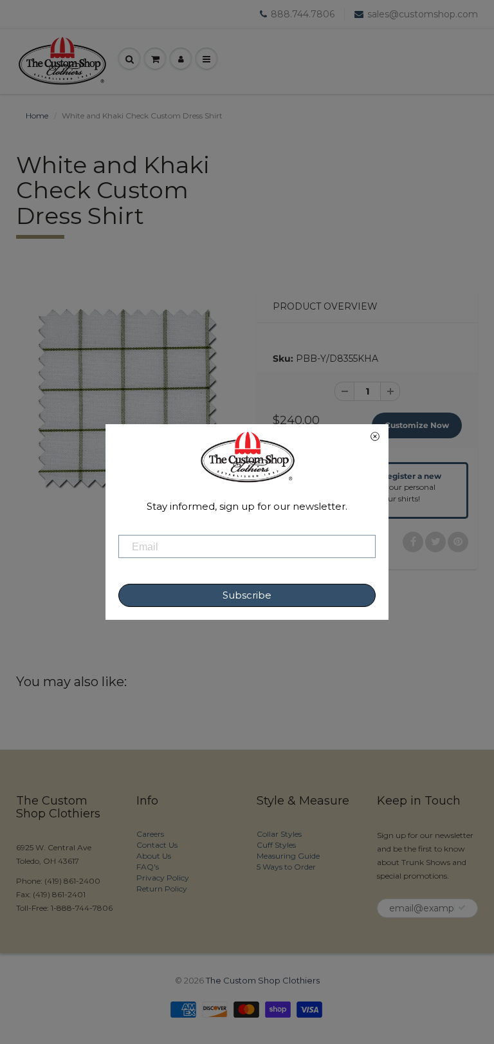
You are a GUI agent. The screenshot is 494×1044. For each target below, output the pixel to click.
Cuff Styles (276, 845)
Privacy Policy (162, 877)
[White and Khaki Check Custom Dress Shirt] (127, 398)
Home (37, 115)
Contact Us (157, 845)
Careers (150, 834)
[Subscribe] (461, 907)
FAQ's (147, 867)
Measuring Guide (288, 856)
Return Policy (161, 888)
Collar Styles (279, 834)
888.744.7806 (302, 14)
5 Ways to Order (286, 867)
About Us (153, 856)
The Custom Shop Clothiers (263, 980)
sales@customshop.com (422, 14)
